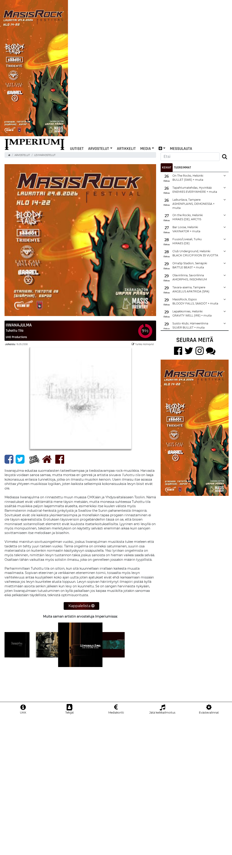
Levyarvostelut (45, 155)
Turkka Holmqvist (144, 344)
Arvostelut (98, 148)
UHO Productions (16, 337)
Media (145, 148)
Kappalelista (79, 606)
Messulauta (181, 148)
